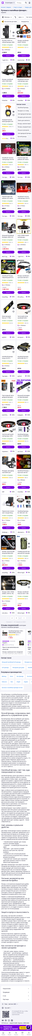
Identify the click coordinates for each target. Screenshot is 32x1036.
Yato (11, 682)
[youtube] (3, 1020)
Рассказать (24, 1028)
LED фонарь (5, 667)
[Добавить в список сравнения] (13, 32)
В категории (9, 2)
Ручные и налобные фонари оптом (12, 687)
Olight (18, 682)
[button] (8, 55)
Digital (26, 682)
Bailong (4, 676)
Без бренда (20, 676)
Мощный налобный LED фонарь (11, 662)
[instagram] (9, 1020)
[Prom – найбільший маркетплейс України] (2, 2)
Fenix (11, 676)
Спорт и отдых (17, 7)
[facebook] (6, 1020)
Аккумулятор (25, 21)
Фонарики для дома (18, 667)
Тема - (8, 1004)
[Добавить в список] (13, 36)
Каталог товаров (6, 7)
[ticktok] (12, 1020)
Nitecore (4, 682)
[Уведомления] (29, 2)
